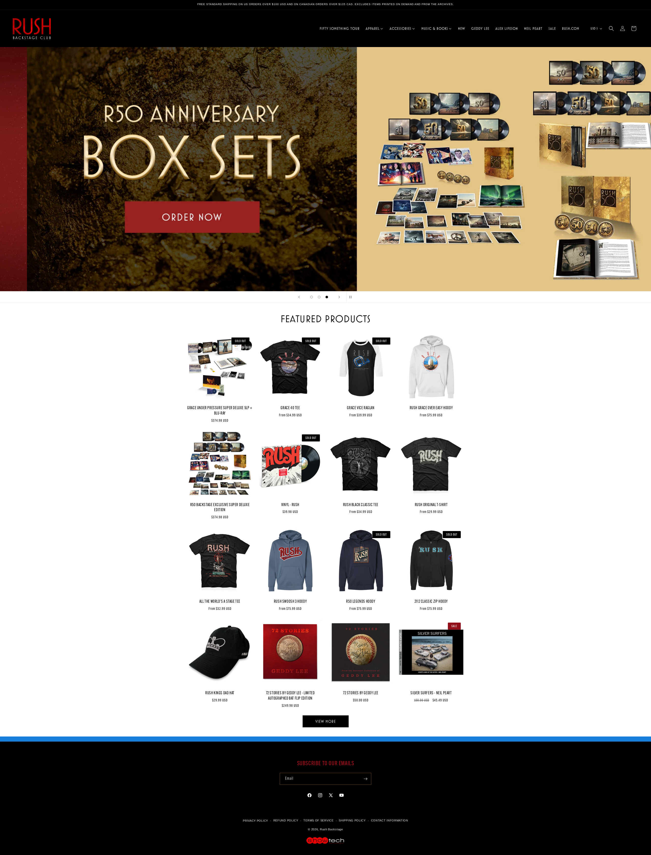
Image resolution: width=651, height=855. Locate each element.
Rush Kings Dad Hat (219, 693)
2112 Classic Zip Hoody (431, 602)
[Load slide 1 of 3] (311, 297)
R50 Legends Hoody (360, 602)
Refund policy (285, 820)
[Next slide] (339, 297)
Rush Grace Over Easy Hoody (431, 408)
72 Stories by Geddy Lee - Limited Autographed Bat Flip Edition (290, 696)
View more (325, 721)
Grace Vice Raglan (360, 408)
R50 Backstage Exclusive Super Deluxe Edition (220, 507)
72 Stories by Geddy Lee (360, 693)
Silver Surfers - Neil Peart (431, 693)
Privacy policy (255, 820)
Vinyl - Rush (290, 505)
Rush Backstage (331, 829)
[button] (375, 28)
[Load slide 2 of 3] (319, 297)
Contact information (389, 820)
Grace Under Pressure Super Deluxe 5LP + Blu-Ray (219, 411)
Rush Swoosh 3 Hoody (290, 602)
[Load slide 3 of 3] (327, 297)
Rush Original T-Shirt (431, 505)
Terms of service (318, 820)
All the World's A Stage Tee (219, 602)
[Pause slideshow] (352, 297)
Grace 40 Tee (290, 408)
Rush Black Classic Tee (360, 505)
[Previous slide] (299, 297)
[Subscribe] (365, 779)
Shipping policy (352, 820)
